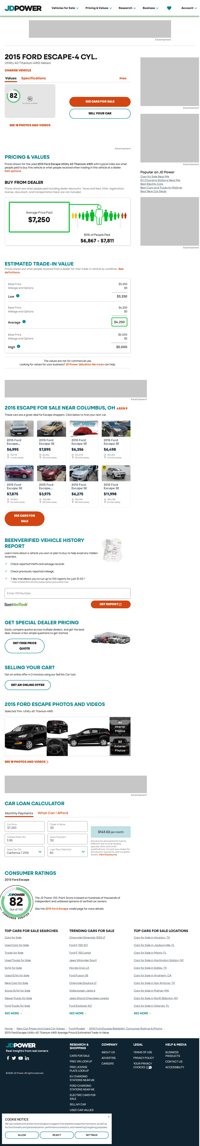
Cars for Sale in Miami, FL (150, 952)
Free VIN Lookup (81, 1061)
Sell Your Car (100, 113)
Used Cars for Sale (17, 945)
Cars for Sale (13, 937)
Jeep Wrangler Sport (83, 960)
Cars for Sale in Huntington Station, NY (159, 960)
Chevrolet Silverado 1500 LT (87, 937)
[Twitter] (14, 1058)
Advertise (109, 1058)
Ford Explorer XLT (80, 1006)
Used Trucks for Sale (18, 960)
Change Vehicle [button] (18, 70)
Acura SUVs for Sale (17, 990)
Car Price (12, 824)
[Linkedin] (27, 1058)
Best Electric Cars (151, 184)
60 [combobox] (51, 853)
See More (12, 1013)
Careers (108, 1063)
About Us (108, 1052)
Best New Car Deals (153, 191)
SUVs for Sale (13, 968)
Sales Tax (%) (14, 849)
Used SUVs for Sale (17, 975)
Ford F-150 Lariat (80, 952)
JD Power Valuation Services (85, 364)
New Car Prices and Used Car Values (41, 1028)
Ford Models (77, 1028)
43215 (121, 408)
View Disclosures (108, 854)
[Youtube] (20, 1058)
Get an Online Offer (28, 685)
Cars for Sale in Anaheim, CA (152, 975)
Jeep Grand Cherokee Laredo (89, 998)
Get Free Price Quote (25, 646)
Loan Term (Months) (60, 849)
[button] (18, 296)
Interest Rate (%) (16, 837)
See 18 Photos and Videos (30, 125)
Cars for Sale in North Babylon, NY (156, 998)
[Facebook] (8, 1058)
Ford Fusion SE (78, 975)
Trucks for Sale (14, 952)
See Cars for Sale (100, 101)
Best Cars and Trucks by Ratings (161, 187)
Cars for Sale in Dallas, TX (150, 968)
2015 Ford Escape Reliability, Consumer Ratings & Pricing (125, 1028)
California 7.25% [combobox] (18, 853)
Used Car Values (82, 1110)
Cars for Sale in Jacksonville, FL (154, 945)
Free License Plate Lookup (79, 1068)
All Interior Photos (120, 726)
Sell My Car (78, 1104)
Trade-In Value (57, 824)
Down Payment (58, 837)
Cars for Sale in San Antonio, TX (154, 983)
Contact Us (173, 1061)
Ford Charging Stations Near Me (82, 1087)
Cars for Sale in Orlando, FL (151, 1006)
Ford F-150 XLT (78, 945)
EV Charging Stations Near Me (160, 180)
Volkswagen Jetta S (82, 990)
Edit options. (13, 171)
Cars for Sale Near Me (154, 176)
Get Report (109, 604)
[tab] (11, 79)
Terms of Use (142, 1052)
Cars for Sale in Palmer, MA (151, 990)
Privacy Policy (143, 1058)
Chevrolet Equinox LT (83, 983)
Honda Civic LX (79, 968)
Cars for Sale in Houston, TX (152, 937)
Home (9, 1028)
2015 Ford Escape (56, 908)
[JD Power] (21, 1045)
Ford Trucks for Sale (17, 1006)
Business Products (172, 1054)
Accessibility (174, 1067)
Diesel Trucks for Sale (18, 998)
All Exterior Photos (120, 746)
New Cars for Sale (16, 983)
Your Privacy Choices (142, 1065)
